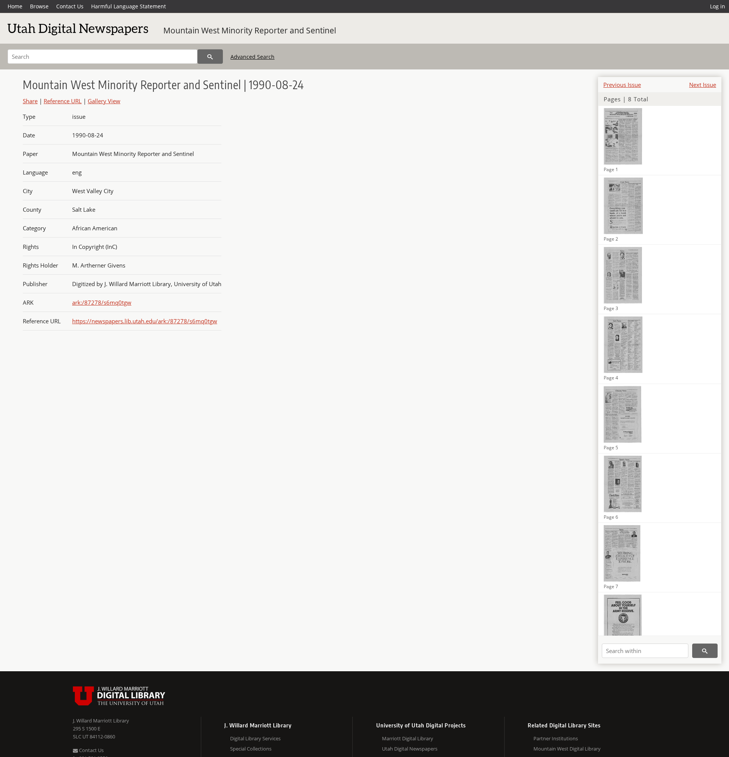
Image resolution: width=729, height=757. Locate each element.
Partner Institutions (555, 738)
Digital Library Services (255, 738)
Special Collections (250, 748)
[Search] (210, 56)
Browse (39, 6)
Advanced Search (252, 56)
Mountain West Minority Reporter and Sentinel (249, 30)
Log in (717, 6)
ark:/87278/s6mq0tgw (101, 302)
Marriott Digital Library (407, 738)
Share (30, 101)
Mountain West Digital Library (567, 748)
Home (15, 6)
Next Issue (702, 84)
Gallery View (104, 101)
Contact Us (70, 6)
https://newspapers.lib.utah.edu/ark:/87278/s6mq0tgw (144, 321)
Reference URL (63, 101)
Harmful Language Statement (128, 6)
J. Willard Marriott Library (101, 720)
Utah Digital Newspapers (409, 748)
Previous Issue (622, 84)
